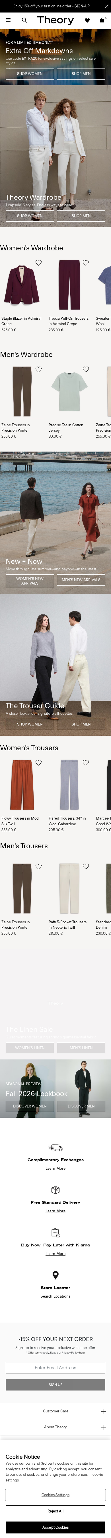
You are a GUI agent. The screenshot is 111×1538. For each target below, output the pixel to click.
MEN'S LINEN (81, 1048)
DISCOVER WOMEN (30, 1106)
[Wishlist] (87, 20)
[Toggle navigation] (8, 20)
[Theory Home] (55, 20)
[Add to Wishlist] (39, 263)
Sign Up (55, 1385)
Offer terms (35, 1352)
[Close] (106, 6)
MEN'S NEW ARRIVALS (81, 580)
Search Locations (55, 1296)
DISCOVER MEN (81, 1106)
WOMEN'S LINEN (30, 1048)
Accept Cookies (55, 1527)
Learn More (55, 1168)
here (82, 1352)
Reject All (55, 1511)
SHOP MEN (81, 74)
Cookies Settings (55, 1495)
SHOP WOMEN (30, 74)
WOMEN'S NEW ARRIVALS (30, 581)
